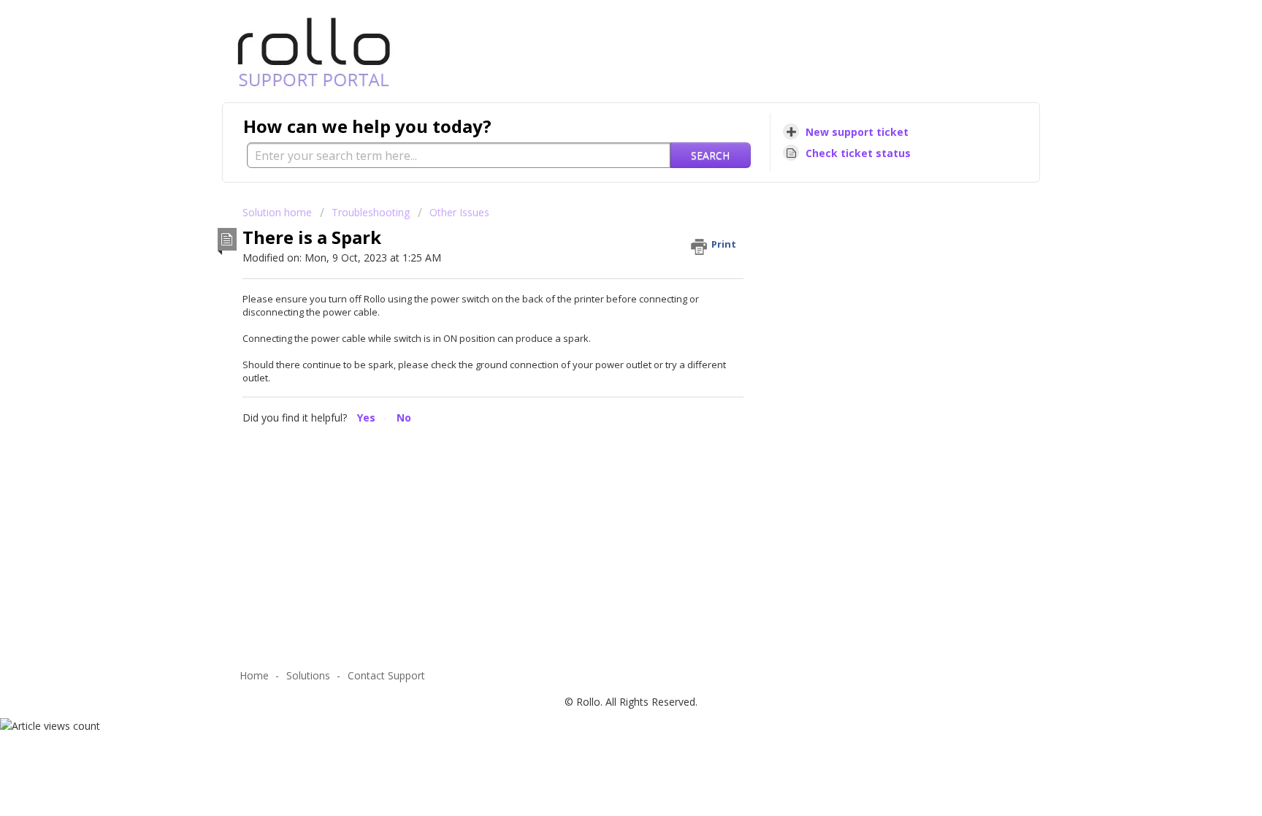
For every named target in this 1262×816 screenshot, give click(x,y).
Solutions (308, 675)
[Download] (604, 216)
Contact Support (386, 675)
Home (254, 675)
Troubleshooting (371, 212)
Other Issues (459, 212)
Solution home (278, 212)
